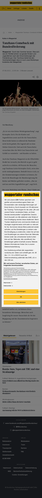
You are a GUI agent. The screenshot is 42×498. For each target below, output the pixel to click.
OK (21, 297)
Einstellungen (21, 291)
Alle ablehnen (21, 302)
